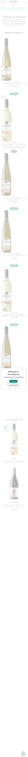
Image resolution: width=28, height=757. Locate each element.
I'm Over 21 (13, 381)
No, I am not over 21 (13, 385)
